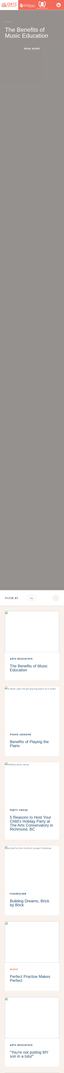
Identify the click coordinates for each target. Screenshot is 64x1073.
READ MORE (32, 48)
